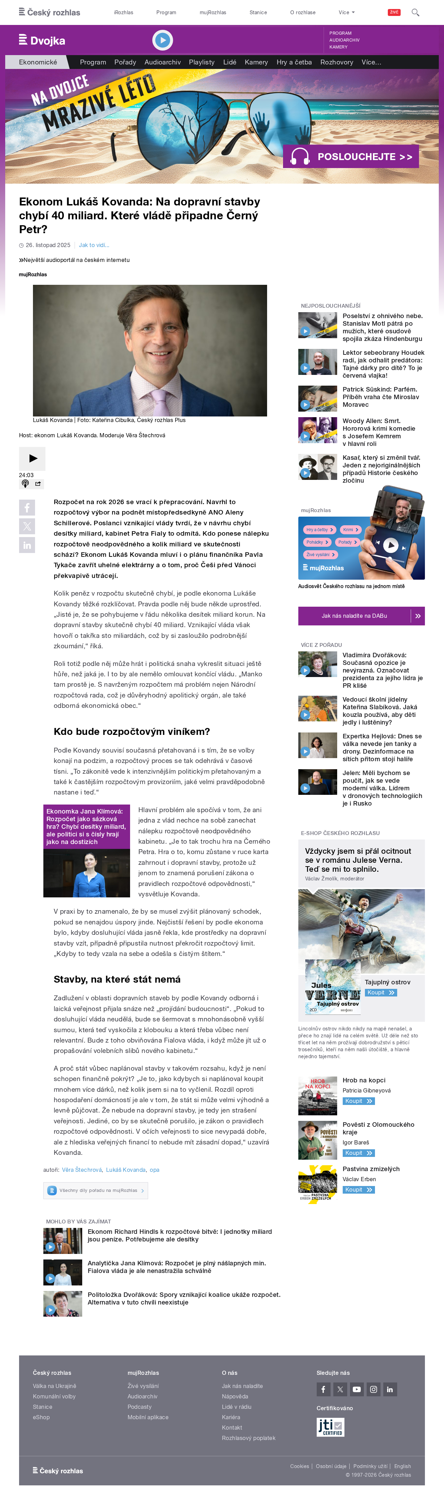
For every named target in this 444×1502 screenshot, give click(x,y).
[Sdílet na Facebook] (27, 508)
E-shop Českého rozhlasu (340, 833)
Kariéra (231, 1417)
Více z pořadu (321, 645)
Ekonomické (38, 62)
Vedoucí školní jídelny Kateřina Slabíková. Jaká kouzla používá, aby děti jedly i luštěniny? (380, 711)
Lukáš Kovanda (126, 1170)
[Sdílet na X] (27, 526)
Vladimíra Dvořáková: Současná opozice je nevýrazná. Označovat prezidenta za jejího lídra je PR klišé (383, 670)
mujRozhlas (213, 12)
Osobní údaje (331, 1466)
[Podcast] (25, 484)
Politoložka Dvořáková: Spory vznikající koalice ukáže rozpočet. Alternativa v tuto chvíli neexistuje (184, 1298)
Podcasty (140, 1407)
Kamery (339, 47)
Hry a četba (294, 62)
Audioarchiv (344, 40)
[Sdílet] (38, 484)
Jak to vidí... (94, 245)
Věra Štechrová (82, 1170)
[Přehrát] (32, 459)
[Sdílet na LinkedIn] (27, 545)
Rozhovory (337, 62)
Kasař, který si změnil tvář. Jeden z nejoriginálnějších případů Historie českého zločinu (381, 469)
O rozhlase (303, 12)
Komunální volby (54, 1396)
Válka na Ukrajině (54, 1386)
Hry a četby (317, 529)
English (402, 1466)
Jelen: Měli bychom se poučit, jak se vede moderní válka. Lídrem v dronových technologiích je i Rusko (382, 788)
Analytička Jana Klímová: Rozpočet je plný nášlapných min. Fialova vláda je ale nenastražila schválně (177, 1266)
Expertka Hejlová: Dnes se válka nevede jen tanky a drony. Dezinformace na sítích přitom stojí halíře (382, 747)
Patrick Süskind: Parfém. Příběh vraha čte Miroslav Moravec (381, 397)
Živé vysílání (318, 554)
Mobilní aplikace (148, 1417)
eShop (41, 1417)
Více (372, 62)
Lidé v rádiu (237, 1407)
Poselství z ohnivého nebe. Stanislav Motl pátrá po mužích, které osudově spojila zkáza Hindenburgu (383, 327)
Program (166, 12)
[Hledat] (415, 12)
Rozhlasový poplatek (248, 1438)
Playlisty (202, 62)
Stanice (258, 12)
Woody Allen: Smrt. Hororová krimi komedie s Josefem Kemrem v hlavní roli (379, 432)
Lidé (230, 62)
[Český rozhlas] (49, 12)
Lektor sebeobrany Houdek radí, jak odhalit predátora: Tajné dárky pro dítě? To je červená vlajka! (384, 364)
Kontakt (232, 1427)
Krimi (348, 529)
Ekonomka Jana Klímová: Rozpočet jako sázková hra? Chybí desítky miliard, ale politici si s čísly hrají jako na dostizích (86, 826)
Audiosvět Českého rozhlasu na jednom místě (351, 586)
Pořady (125, 62)
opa (154, 1170)
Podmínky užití (370, 1466)
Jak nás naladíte (242, 1386)
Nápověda (235, 1396)
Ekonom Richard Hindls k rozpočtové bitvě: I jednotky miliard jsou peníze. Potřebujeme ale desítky (180, 1235)
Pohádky (315, 542)
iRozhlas (124, 12)
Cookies (299, 1466)
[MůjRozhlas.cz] (33, 275)
